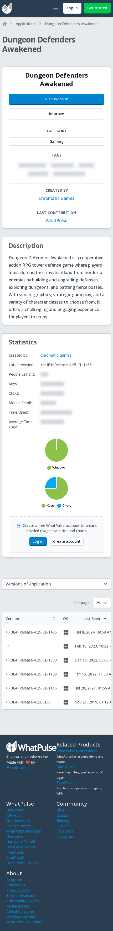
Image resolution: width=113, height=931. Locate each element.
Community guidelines (25, 900)
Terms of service (20, 895)
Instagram (65, 836)
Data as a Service (21, 846)
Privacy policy (17, 890)
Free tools (15, 852)
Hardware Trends (21, 841)
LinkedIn (63, 825)
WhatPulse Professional (76, 750)
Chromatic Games (56, 198)
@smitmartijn (18, 767)
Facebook (64, 831)
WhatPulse (56, 221)
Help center (16, 809)
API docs (13, 815)
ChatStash (15, 857)
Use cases (15, 836)
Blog (60, 809)
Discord (63, 815)
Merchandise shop (22, 916)
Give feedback (18, 820)
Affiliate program (20, 911)
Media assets (17, 906)
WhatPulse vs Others (24, 921)
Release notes (18, 825)
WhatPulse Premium (23, 831)
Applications (26, 23)
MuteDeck (65, 766)
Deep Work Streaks (22, 862)
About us (14, 879)
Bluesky (63, 820)
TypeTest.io (66, 782)
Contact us (15, 884)
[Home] (4, 23)
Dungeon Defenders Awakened (72, 23)
